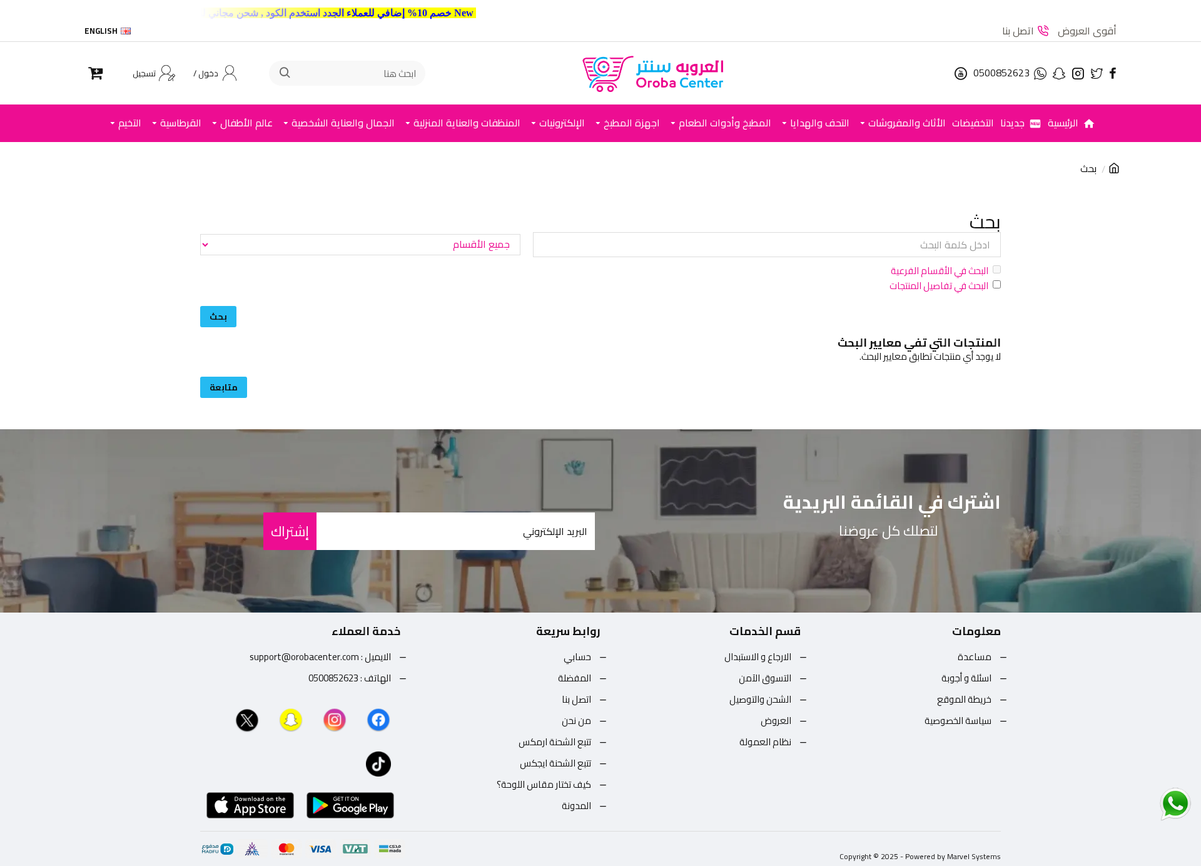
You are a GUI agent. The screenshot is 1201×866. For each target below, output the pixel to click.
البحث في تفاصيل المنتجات (938, 285)
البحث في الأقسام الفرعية (939, 270)
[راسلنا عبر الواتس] (1153, 803)
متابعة (224, 387)
